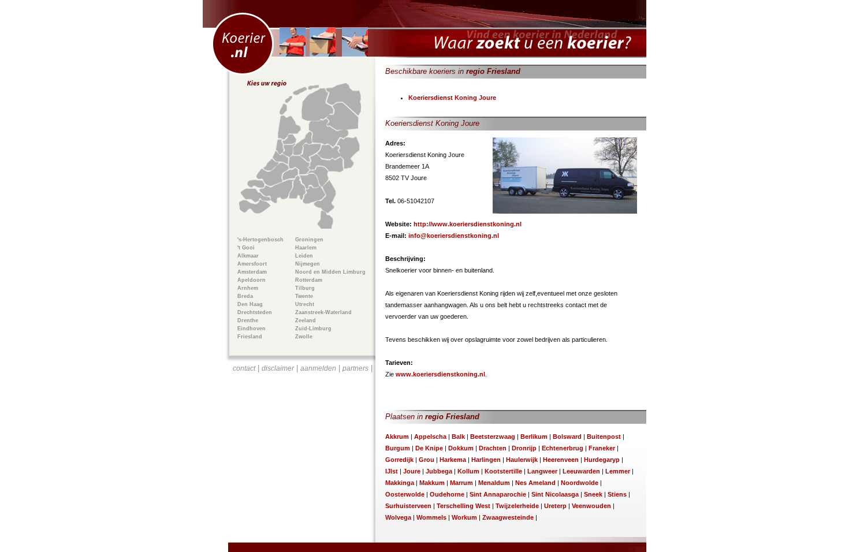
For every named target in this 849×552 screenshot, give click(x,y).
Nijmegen (307, 264)
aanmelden (318, 368)
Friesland (249, 337)
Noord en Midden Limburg (330, 272)
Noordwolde (579, 482)
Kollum (468, 471)
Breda (245, 296)
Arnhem (247, 288)
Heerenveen (561, 459)
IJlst (391, 471)
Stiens (617, 494)
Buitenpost (604, 436)
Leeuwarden (581, 471)
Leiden (304, 256)
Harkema (453, 459)
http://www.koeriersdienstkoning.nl (468, 224)
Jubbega (439, 471)
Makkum (432, 482)
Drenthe (247, 320)
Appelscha (430, 436)
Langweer (542, 471)
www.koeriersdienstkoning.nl (440, 374)
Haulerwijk (522, 459)
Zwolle (303, 337)
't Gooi (246, 248)
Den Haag (250, 304)
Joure (411, 471)
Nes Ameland (535, 482)
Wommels (431, 517)
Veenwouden (591, 505)
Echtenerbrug (562, 448)
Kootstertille (503, 471)
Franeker (602, 448)
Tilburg (305, 288)
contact (244, 368)
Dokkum (461, 448)
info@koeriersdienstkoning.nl (453, 235)
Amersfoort (252, 264)
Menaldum (494, 482)
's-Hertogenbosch (260, 240)
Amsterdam (252, 272)
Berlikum (534, 436)
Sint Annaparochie (498, 494)
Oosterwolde (405, 494)
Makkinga (399, 482)
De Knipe (429, 448)
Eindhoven (251, 328)
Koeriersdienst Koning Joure (452, 97)
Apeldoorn (251, 280)
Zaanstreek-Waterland (323, 312)
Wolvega (398, 517)
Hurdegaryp (602, 459)
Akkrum (397, 436)
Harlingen (486, 459)
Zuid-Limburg (313, 328)
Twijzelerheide (517, 505)
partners (355, 368)
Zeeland (305, 320)
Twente (304, 296)
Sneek (593, 494)
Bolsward (567, 436)
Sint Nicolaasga (555, 494)
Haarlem (305, 248)
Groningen (309, 240)
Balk (458, 436)
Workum (464, 517)
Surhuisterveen (408, 505)
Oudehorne (447, 494)
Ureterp (555, 505)
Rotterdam (308, 280)
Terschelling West (463, 505)
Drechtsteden (254, 312)
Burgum (397, 448)
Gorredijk (399, 459)
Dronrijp (524, 448)
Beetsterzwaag (492, 436)
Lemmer (617, 471)
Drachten (493, 448)
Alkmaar (248, 256)
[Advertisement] (302, 442)
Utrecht (304, 304)
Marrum (461, 482)
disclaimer (278, 368)
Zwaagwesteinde (508, 517)
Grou (426, 459)
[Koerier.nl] (424, 29)
